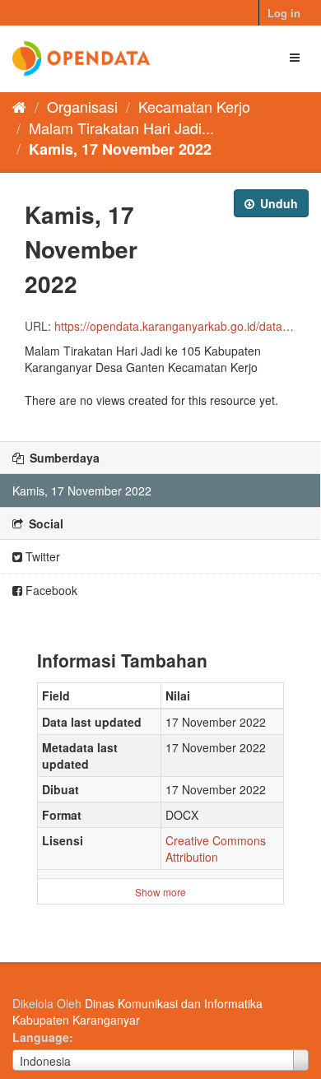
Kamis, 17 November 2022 (120, 149)
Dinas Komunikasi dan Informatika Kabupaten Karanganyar (137, 1011)
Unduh (277, 203)
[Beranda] (19, 106)
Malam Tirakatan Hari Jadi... (121, 127)
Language (40, 1037)
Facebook (49, 590)
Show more (160, 892)
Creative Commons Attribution (215, 848)
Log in (284, 13)
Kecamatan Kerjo (194, 106)
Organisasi (82, 106)
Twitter (41, 556)
